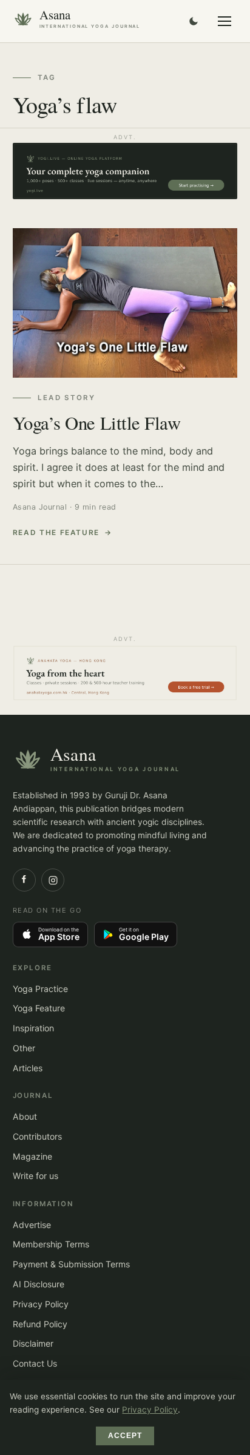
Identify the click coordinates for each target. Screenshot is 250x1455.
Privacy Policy (41, 1304)
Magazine (32, 1156)
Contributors (37, 1136)
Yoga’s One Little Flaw (97, 422)
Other (24, 1048)
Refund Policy (40, 1324)
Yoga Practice (40, 989)
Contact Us (35, 1363)
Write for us (35, 1176)
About (25, 1116)
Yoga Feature (39, 1008)
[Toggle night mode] (193, 21)
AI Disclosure (38, 1284)
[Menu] (224, 21)
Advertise (32, 1225)
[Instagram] (52, 880)
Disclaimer (33, 1343)
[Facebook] (24, 880)
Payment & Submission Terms (71, 1264)
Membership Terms (51, 1244)
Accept (125, 1435)
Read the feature (56, 532)
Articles (27, 1068)
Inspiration (33, 1028)
